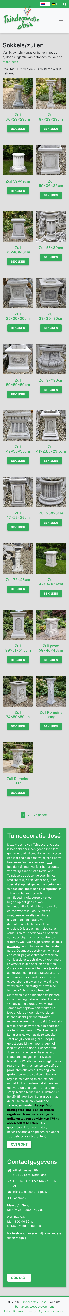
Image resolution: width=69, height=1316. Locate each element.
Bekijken (18, 129)
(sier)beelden (16, 915)
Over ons (19, 1144)
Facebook (19, 1198)
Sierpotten (14, 995)
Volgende (40, 815)
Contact (19, 1278)
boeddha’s (35, 933)
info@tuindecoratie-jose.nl (31, 1192)
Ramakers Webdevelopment (34, 1306)
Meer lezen (10, 62)
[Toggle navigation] (61, 20)
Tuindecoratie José (33, 1302)
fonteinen (51, 955)
